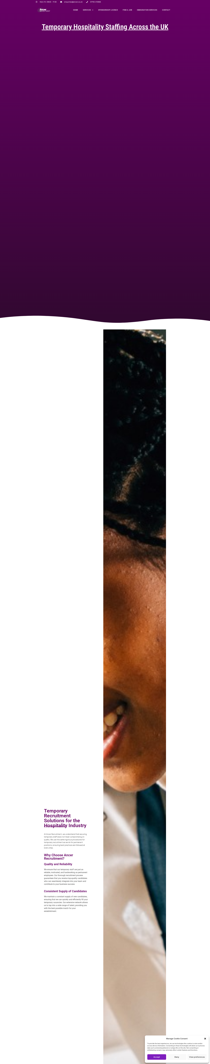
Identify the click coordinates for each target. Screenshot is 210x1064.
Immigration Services (147, 10)
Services (87, 10)
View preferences (197, 1057)
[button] (205, 1038)
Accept (156, 1057)
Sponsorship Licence (108, 10)
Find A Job (127, 10)
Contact (166, 10)
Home (75, 10)
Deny (177, 1057)
